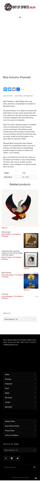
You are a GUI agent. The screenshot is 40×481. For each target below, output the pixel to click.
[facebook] (6, 458)
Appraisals (8, 407)
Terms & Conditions (11, 435)
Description (8, 96)
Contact (7, 402)
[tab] (8, 96)
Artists (7, 374)
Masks (7, 393)
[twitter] (17, 458)
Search (34, 467)
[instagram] (11, 458)
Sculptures (8, 384)
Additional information (24, 96)
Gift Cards (8, 397)
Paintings (8, 379)
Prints (7, 388)
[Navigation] (20, 16)
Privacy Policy (9, 430)
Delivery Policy (10, 421)
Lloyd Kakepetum (7, 296)
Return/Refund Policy (12, 426)
